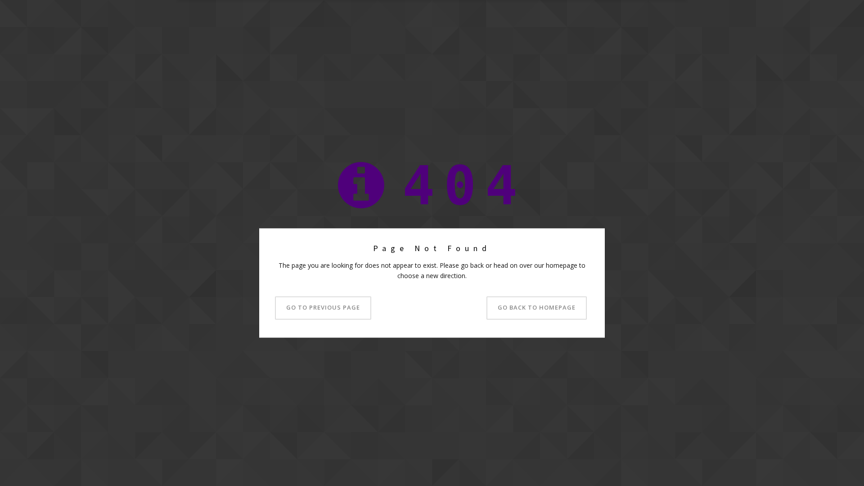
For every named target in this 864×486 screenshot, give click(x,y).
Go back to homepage (537, 308)
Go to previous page (323, 308)
